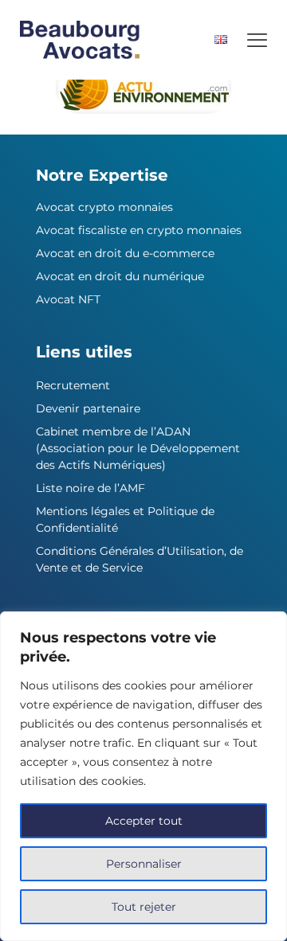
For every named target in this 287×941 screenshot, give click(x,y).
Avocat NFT (68, 299)
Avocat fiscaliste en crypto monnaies (139, 230)
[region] (143, 776)
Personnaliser (144, 864)
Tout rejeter (144, 907)
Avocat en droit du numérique (120, 276)
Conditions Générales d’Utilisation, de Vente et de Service (139, 559)
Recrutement (73, 385)
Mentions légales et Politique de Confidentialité (125, 519)
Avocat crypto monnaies (104, 207)
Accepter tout (144, 821)
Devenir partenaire (88, 408)
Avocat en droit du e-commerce (125, 253)
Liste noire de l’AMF (90, 488)
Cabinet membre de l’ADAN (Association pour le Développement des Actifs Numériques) (138, 448)
